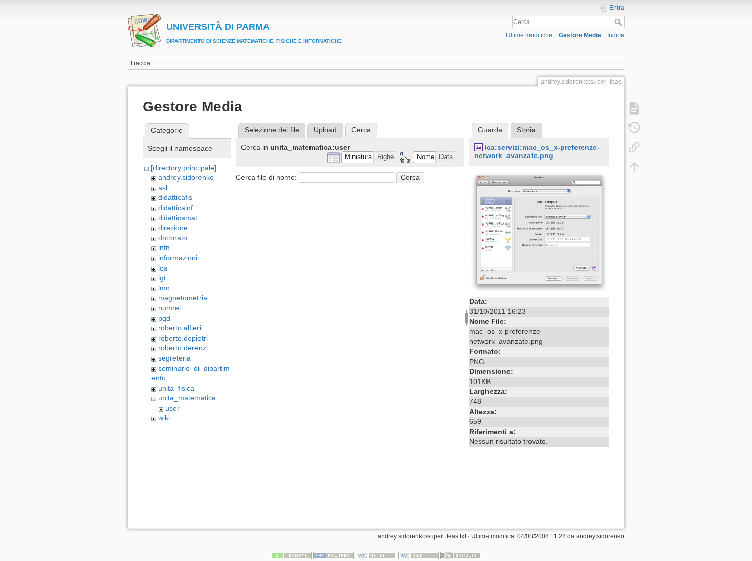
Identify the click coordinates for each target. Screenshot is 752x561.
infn (164, 247)
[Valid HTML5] (376, 555)
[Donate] (291, 555)
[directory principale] (183, 168)
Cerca (619, 22)
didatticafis (175, 197)
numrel (169, 308)
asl (162, 188)
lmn (164, 288)
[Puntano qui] (634, 147)
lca (162, 268)
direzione (173, 227)
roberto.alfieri (179, 328)
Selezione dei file (272, 130)
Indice (615, 35)
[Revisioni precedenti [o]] (634, 128)
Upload (325, 130)
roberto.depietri (183, 338)
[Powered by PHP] (333, 555)
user (172, 408)
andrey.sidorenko (186, 177)
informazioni (177, 258)
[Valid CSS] (418, 555)
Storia (526, 130)
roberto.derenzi (183, 348)
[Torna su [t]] (634, 166)
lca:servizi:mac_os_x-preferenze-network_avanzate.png (537, 151)
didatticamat (177, 218)
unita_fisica (176, 388)
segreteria (174, 358)
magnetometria (182, 298)
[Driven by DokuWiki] (460, 555)
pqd (164, 318)
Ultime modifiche (529, 35)
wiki (164, 418)
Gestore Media (580, 35)
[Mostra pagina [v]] (634, 108)
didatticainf (175, 208)
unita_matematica (187, 398)
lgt (162, 278)
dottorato (172, 238)
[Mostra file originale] (539, 232)
